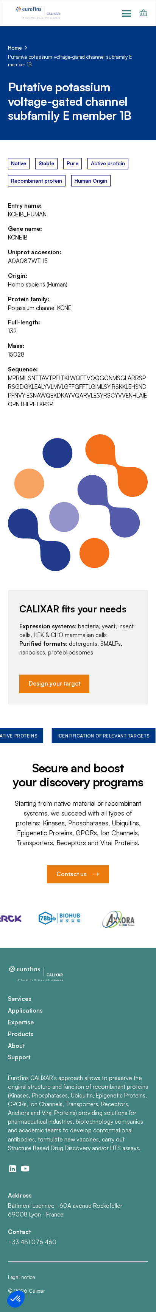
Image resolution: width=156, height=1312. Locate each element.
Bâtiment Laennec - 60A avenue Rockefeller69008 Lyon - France (65, 1210)
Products (20, 1034)
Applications (25, 1010)
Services (19, 998)
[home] (38, 13)
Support (19, 1057)
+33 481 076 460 (32, 1242)
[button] (127, 13)
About (16, 1045)
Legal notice (21, 1277)
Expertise (21, 1022)
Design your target (54, 683)
